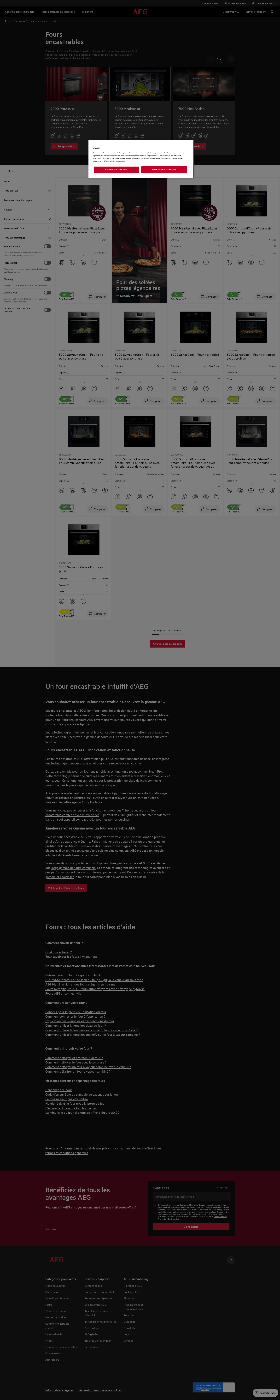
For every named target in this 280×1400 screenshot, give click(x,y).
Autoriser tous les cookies (164, 170)
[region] (141, 159)
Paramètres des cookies (116, 170)
